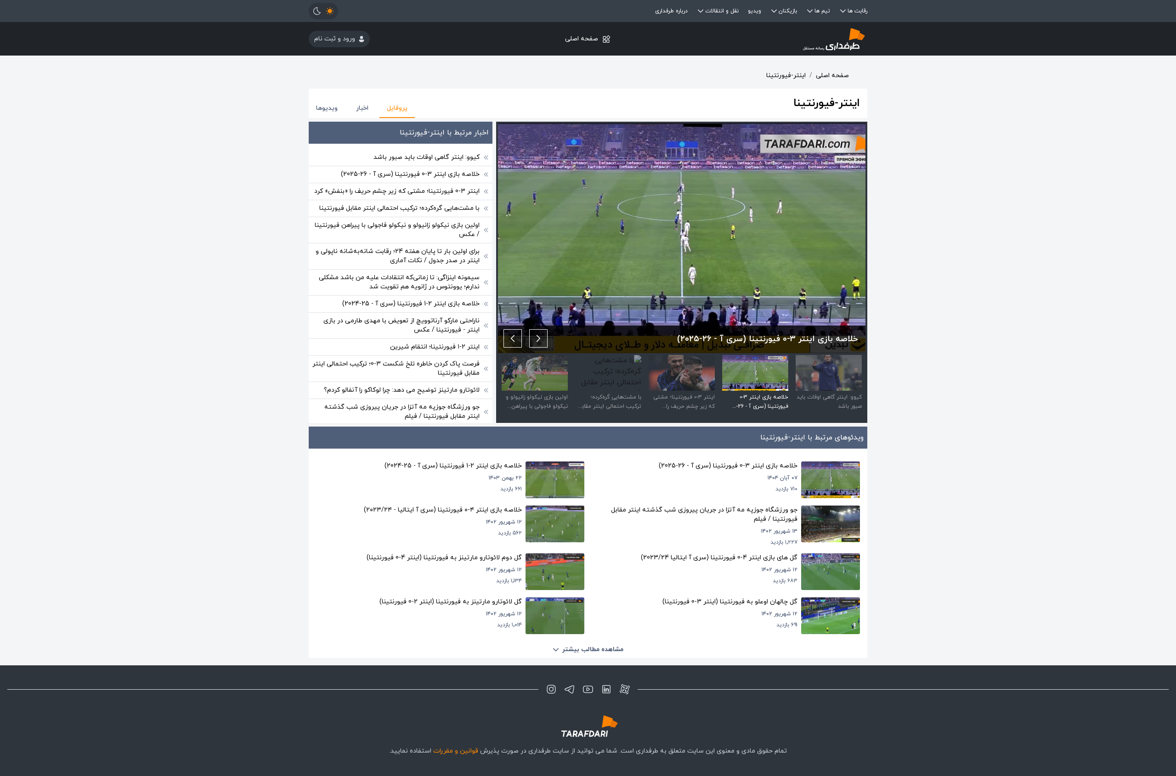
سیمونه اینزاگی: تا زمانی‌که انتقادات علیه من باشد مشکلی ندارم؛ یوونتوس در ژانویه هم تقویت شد (399, 282)
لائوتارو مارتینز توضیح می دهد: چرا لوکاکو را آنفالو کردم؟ (402, 390)
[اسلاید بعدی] (512, 338)
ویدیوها (327, 108)
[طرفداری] (774, 39)
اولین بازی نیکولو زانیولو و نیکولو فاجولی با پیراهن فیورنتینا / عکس (397, 230)
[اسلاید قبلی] (538, 338)
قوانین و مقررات (455, 751)
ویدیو (754, 11)
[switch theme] (323, 11)
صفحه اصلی (581, 38)
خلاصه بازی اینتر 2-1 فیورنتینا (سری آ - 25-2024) (411, 303)
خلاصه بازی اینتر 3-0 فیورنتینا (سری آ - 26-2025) (410, 174)
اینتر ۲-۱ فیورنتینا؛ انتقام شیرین (435, 347)
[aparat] (624, 689)
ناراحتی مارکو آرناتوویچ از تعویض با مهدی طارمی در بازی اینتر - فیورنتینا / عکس (401, 325)
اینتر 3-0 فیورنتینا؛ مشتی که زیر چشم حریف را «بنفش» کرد (397, 191)
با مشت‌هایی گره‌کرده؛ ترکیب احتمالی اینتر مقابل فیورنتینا (399, 208)
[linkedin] (606, 689)
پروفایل (397, 108)
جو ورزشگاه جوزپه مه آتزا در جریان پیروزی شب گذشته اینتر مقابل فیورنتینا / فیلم (402, 412)
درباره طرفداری (671, 11)
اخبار (362, 108)
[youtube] (588, 689)
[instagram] (551, 689)
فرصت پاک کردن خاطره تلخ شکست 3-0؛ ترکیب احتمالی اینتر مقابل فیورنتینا (396, 368)
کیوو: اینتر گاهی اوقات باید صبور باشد (426, 157)
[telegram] (569, 689)
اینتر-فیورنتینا (786, 75)
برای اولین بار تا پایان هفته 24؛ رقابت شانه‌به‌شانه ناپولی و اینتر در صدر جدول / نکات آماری (398, 256)
